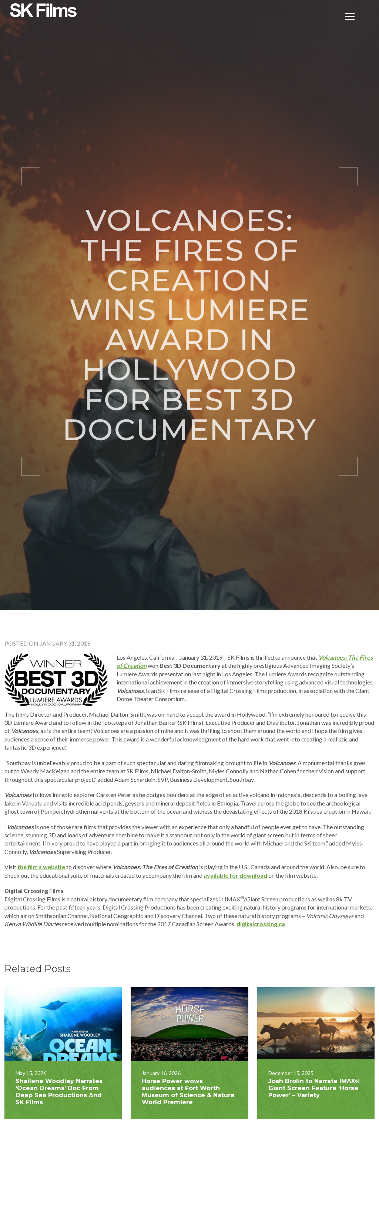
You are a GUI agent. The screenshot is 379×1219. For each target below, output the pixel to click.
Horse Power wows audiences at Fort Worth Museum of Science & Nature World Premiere (188, 1092)
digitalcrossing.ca (261, 923)
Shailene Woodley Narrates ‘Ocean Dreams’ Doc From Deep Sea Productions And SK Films (59, 1092)
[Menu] (350, 16)
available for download (235, 875)
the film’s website (41, 866)
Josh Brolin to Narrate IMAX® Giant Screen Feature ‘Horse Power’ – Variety (314, 1088)
